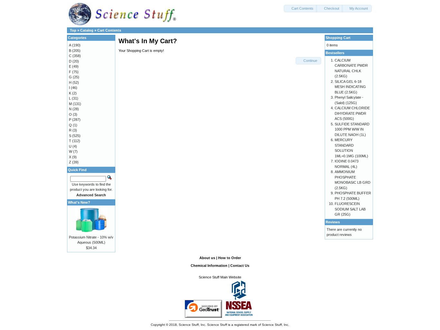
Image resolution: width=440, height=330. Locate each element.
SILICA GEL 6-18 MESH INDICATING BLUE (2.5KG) (350, 87)
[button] (300, 8)
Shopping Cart (338, 38)
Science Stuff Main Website (220, 277)
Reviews (333, 222)
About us (207, 258)
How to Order (229, 258)
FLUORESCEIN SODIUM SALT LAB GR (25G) (350, 209)
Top (73, 30)
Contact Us (239, 265)
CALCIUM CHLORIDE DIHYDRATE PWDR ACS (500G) (352, 113)
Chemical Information (209, 265)
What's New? (79, 202)
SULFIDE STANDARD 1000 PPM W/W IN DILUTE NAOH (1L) (352, 129)
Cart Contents (109, 30)
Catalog (86, 30)
